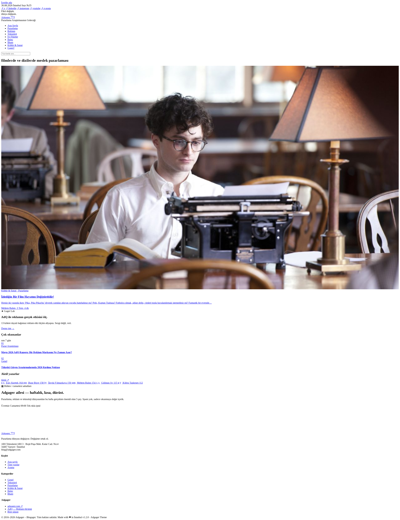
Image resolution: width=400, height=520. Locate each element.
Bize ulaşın (13, 511)
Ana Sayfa (13, 25)
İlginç (10, 39)
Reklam (11, 31)
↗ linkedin (11, 8)
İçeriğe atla (6, 2)
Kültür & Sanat (15, 45)
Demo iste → (7, 328)
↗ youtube (35, 8)
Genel (10, 479)
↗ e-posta (46, 8)
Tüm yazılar (13, 464)
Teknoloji (12, 34)
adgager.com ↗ (15, 506)
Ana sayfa (13, 461)
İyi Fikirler (13, 36)
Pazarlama (13, 28)
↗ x (3, 8)
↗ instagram (23, 8)
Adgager (8, 17)
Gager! (11, 48)
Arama (11, 467)
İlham (10, 42)
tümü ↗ (5, 380)
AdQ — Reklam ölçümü (20, 509)
